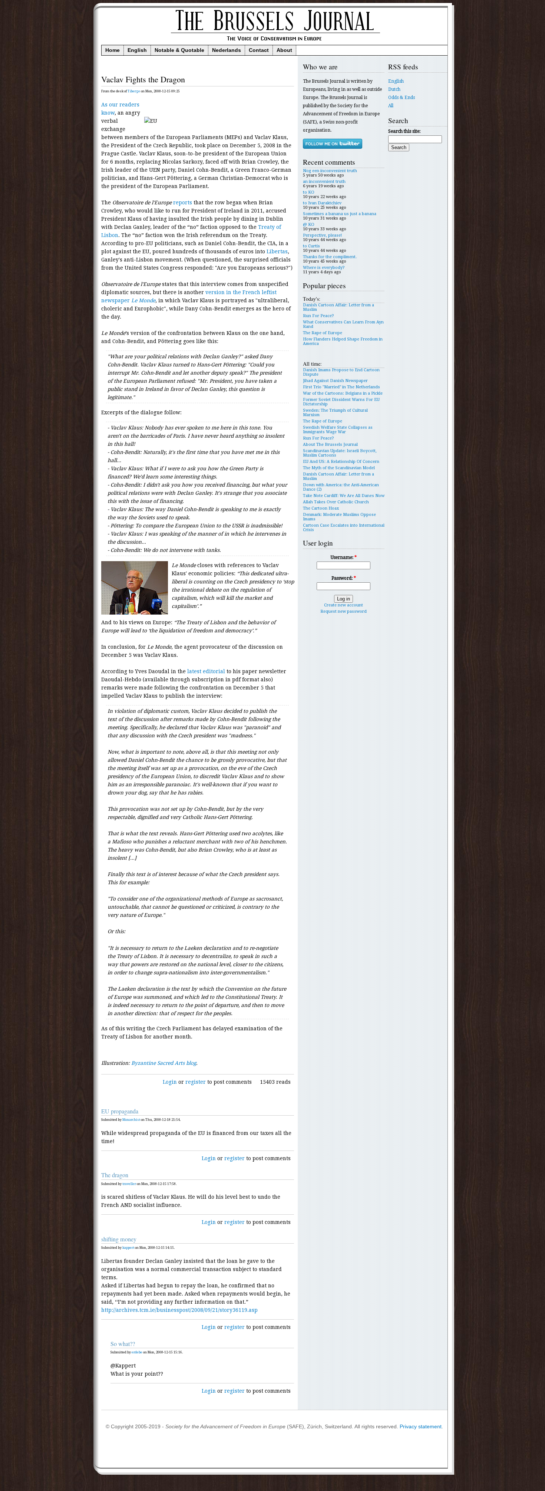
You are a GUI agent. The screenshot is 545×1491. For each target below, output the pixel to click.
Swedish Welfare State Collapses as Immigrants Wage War (338, 429)
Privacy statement (421, 1426)
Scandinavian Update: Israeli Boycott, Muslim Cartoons (340, 453)
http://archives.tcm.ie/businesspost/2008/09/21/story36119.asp (179, 1310)
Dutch (394, 89)
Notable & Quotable (179, 50)
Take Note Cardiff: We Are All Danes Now (343, 495)
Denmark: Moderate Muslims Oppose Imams (339, 516)
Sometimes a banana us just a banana (339, 213)
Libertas (277, 251)
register (195, 1082)
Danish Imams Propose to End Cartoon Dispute (341, 372)
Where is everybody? (324, 267)
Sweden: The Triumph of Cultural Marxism (335, 412)
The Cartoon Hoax (321, 508)
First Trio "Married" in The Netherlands (341, 387)
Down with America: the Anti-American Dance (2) (341, 487)
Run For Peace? (318, 315)
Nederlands (226, 50)
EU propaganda (119, 1111)
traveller (129, 1184)
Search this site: (404, 131)
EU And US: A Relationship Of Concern (341, 461)
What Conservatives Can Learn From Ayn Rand (343, 324)
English (137, 50)
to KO (308, 192)
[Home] (274, 43)
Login (170, 1082)
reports (182, 202)
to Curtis (311, 246)
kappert (128, 1248)
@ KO (308, 224)
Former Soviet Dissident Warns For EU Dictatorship (341, 402)
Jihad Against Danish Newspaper (335, 380)
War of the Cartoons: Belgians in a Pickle (343, 393)
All (390, 105)
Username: (344, 557)
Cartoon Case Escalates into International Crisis (343, 527)
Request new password (343, 611)
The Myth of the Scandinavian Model (339, 467)
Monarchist (131, 1120)
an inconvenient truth (324, 181)
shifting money (118, 1239)
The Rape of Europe (322, 332)
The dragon (114, 1175)
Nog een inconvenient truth (330, 170)
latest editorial (206, 671)
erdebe (137, 1352)
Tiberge (134, 91)
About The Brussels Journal (330, 444)
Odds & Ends (401, 97)
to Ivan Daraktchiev (322, 203)
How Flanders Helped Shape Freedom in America (343, 341)
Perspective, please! (322, 235)
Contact (259, 50)
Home (112, 50)
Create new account (343, 605)
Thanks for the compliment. (330, 256)
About (284, 50)
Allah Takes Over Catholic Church (336, 502)
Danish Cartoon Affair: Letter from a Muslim (338, 307)
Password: (343, 578)
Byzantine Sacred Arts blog (163, 1063)
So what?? (122, 1344)
